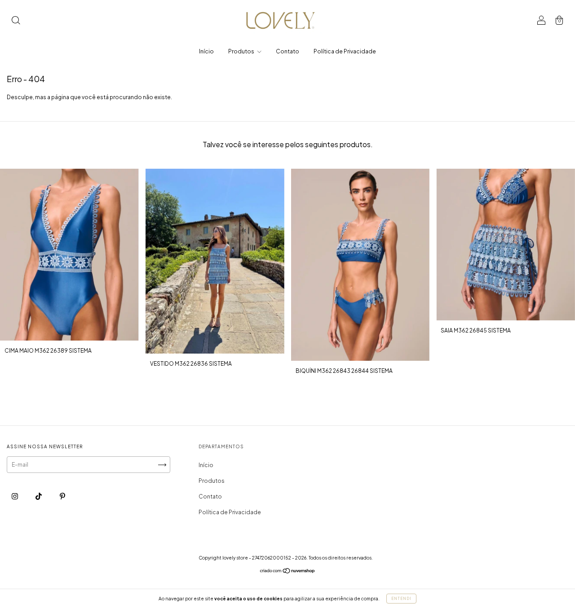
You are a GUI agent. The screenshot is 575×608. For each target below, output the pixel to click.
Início (206, 51)
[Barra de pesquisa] (15, 21)
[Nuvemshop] (288, 572)
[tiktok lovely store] (39, 496)
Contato (287, 51)
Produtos (241, 51)
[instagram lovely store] (15, 496)
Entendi (401, 598)
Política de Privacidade (345, 51)
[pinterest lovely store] (62, 496)
